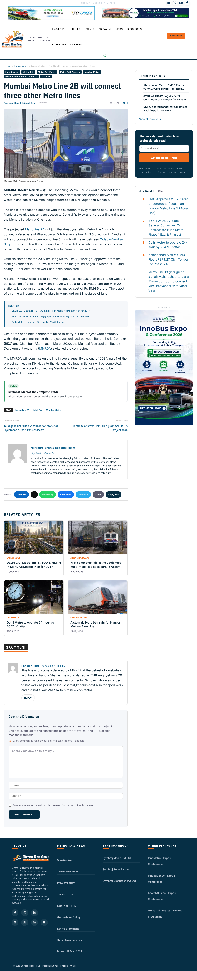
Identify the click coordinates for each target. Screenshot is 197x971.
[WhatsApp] (34, 922)
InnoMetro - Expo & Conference (159, 861)
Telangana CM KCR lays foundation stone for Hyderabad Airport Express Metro (31, 428)
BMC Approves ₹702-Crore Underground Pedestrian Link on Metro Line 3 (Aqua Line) (168, 206)
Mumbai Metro (92, 72)
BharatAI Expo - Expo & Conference (162, 896)
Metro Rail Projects (70, 72)
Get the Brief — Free (164, 158)
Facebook (65, 494)
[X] (24, 922)
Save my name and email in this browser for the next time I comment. (54, 805)
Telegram (83, 494)
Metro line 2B (34, 229)
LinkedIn (21, 494)
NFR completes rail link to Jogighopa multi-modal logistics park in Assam (51, 316)
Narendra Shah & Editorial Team (20, 103)
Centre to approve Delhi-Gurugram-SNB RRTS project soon (99, 428)
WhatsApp (47, 494)
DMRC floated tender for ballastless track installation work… (165, 108)
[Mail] (15, 922)
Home (7, 66)
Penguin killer (30, 665)
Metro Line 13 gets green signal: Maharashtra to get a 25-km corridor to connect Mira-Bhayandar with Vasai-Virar (168, 281)
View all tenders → (150, 119)
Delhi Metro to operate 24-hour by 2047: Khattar (38, 322)
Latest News (21, 66)
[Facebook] (187, 3)
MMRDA (45, 348)
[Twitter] (175, 3)
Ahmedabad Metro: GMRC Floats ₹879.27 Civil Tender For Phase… (164, 87)
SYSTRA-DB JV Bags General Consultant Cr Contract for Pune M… (165, 97)
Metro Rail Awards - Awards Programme (165, 913)
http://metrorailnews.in (42, 453)
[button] (105, 55)
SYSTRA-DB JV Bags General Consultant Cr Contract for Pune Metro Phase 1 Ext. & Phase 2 (166, 227)
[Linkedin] (34, 912)
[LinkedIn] (169, 3)
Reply (28, 697)
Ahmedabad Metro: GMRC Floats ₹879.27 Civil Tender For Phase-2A (168, 259)
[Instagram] (24, 912)
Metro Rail (28, 72)
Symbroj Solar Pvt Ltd (116, 869)
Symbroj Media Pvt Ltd (117, 858)
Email (98, 494)
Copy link (113, 494)
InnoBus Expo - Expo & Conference (161, 878)
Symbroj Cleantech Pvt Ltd (119, 880)
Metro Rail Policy (47, 72)
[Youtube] (181, 3)
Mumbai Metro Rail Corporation (21, 76)
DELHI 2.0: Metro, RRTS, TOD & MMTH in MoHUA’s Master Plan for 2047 (51, 310)
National (46, 76)
